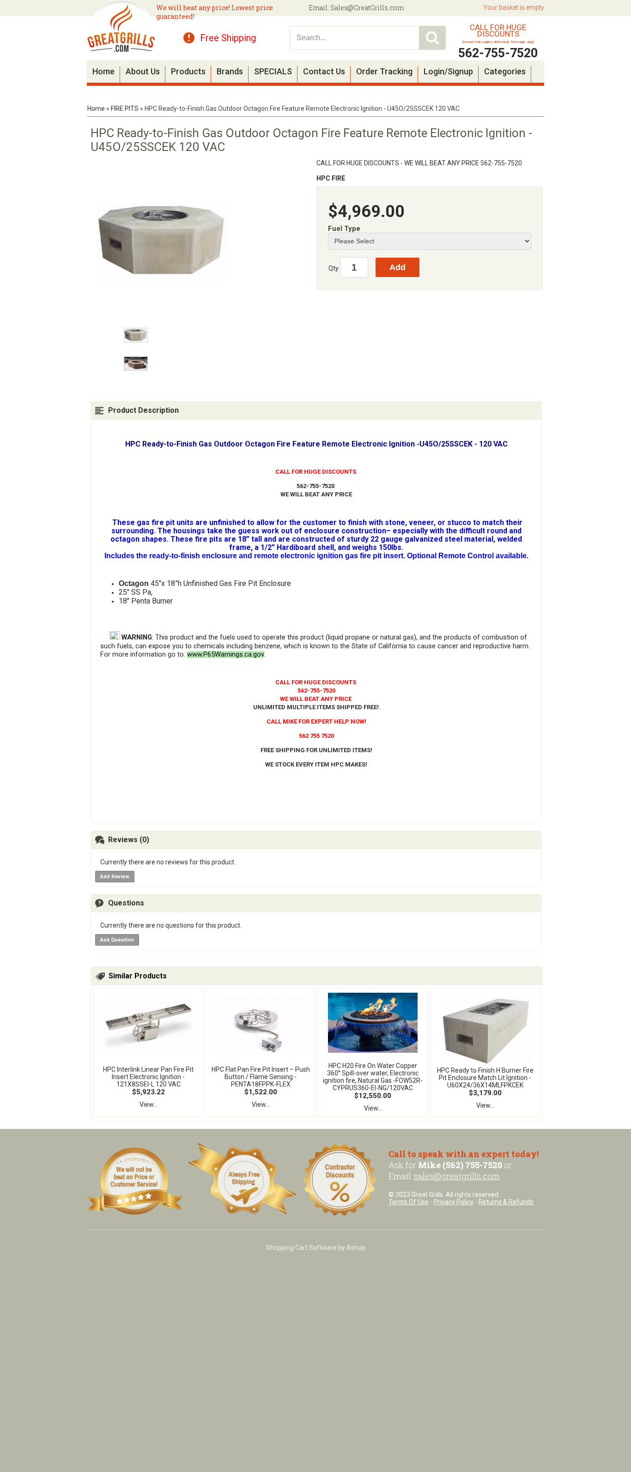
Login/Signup (448, 71)
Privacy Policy (453, 1202)
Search (432, 38)
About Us (143, 71)
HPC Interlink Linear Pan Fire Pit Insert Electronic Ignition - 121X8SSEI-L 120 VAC (148, 1077)
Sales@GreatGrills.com (367, 7)
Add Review (114, 877)
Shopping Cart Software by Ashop (315, 1247)
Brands (230, 71)
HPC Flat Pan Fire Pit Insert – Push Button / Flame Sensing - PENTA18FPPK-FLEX (261, 1077)
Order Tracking (384, 71)
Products (188, 71)
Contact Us (324, 71)
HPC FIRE (330, 178)
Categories (505, 71)
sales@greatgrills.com (457, 1176)
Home (103, 71)
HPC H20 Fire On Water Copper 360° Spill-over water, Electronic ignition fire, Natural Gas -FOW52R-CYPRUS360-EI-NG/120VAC (373, 1077)
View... (149, 1104)
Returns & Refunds (506, 1202)
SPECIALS (273, 71)
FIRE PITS (125, 108)
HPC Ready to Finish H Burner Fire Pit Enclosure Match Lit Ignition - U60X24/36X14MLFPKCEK (485, 1078)
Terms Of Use (408, 1202)
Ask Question (117, 940)
